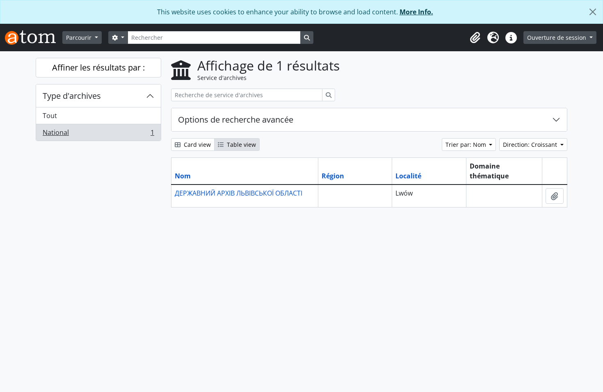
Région (333, 175)
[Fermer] (593, 11)
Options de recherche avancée (235, 119)
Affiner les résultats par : (98, 67)
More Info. (416, 11)
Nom (183, 175)
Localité (408, 175)
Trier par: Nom (466, 144)
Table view (240, 144)
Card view (196, 144)
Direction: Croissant (531, 144)
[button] (475, 38)
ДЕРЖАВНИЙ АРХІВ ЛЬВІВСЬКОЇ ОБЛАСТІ (238, 193)
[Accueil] (33, 37)
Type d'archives (72, 95)
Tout (50, 115)
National (98, 134)
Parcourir (79, 37)
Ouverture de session (557, 37)
